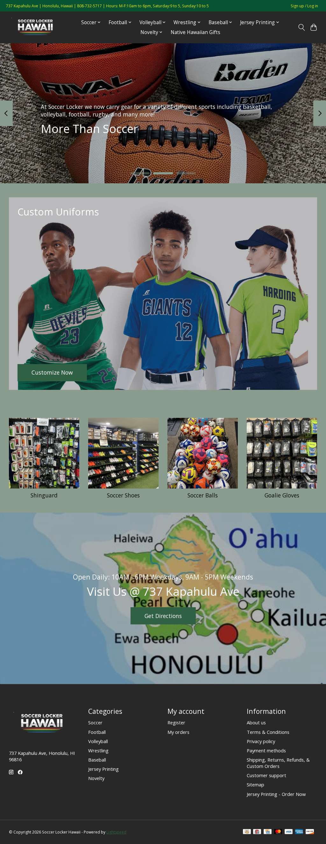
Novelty (96, 778)
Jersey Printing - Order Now (276, 794)
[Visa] (289, 832)
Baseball (97, 759)
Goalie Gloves (282, 495)
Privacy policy (261, 741)
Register (176, 722)
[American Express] (299, 832)
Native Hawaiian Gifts (195, 32)
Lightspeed (116, 832)
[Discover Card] (310, 832)
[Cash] (247, 832)
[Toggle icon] (301, 27)
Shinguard (44, 495)
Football (97, 732)
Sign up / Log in (304, 6)
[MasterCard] (278, 832)
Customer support (266, 775)
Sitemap (255, 784)
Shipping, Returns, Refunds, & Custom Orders (278, 762)
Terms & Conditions (268, 732)
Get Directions (163, 616)
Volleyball (98, 741)
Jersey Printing (103, 769)
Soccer (95, 722)
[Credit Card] (268, 832)
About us (256, 722)
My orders (178, 732)
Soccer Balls (203, 495)
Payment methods (266, 750)
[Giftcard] (257, 832)
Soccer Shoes (123, 495)
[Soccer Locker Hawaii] (37, 27)
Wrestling (98, 750)
